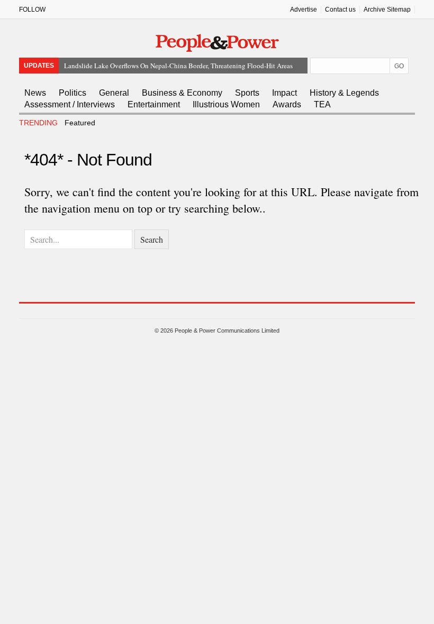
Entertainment (154, 104)
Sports (247, 92)
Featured (80, 122)
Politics (72, 92)
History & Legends (344, 92)
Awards (287, 104)
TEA (322, 104)
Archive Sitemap (387, 9)
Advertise (303, 9)
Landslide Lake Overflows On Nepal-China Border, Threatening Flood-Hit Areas (178, 65)
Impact (284, 92)
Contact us (340, 9)
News (35, 92)
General (114, 92)
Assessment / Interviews (69, 104)
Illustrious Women (226, 104)
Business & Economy (182, 92)
